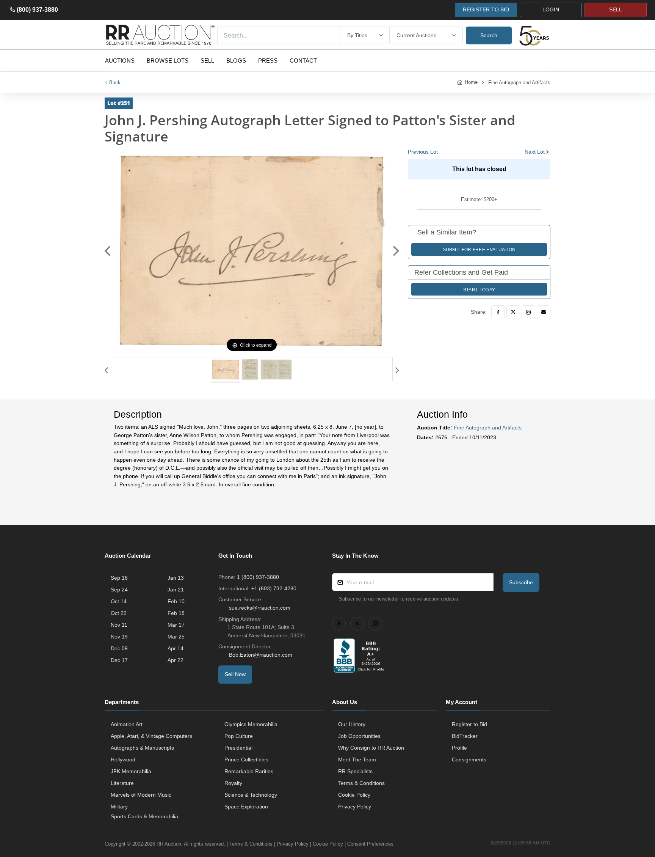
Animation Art (127, 724)
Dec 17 (119, 660)
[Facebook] (498, 312)
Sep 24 (119, 590)
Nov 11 (119, 625)
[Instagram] (528, 312)
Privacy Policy (354, 807)
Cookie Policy (354, 795)
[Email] (543, 312)
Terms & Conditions (361, 783)
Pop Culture (238, 736)
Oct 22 (119, 613)
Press (267, 60)
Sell (207, 60)
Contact (303, 60)
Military (119, 807)
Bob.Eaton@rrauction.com (260, 655)
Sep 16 (119, 578)
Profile (459, 748)
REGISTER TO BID (486, 9)
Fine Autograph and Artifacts (519, 82)
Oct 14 (119, 601)
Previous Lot (423, 152)
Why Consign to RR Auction (371, 748)
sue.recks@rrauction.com (259, 608)
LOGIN (550, 9)
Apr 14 (175, 648)
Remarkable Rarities (248, 771)
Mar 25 (176, 637)
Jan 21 (176, 590)
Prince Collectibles (246, 759)
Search (488, 35)
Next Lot (535, 152)
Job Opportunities (359, 736)
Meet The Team (357, 759)
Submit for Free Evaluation (479, 249)
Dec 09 (119, 648)
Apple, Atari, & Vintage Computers (151, 736)
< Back (113, 82)
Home (471, 82)
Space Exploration (246, 807)
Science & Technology (250, 795)
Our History (351, 724)
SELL (615, 9)
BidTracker (465, 736)
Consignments (469, 759)
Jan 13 (176, 578)
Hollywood (123, 759)
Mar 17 (176, 625)
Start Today (479, 289)
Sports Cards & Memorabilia (144, 816)
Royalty (233, 783)
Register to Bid (469, 724)
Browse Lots (167, 60)
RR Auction (169, 844)
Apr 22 (175, 660)
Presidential (238, 748)
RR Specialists (355, 771)
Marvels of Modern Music (141, 795)
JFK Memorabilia (131, 771)
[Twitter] (513, 312)
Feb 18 (176, 613)
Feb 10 (176, 601)
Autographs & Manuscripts (142, 748)
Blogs (236, 60)
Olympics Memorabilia (250, 724)
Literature (122, 783)
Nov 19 (119, 637)
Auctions (120, 60)
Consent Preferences (370, 844)
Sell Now (235, 674)
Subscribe (521, 582)
